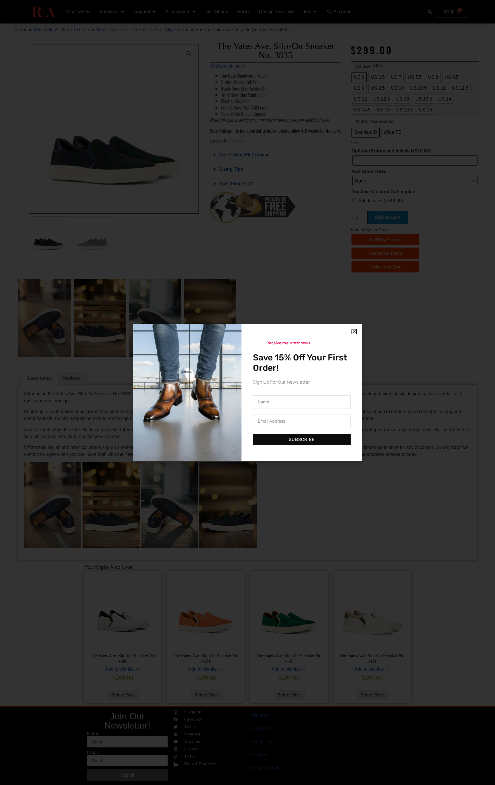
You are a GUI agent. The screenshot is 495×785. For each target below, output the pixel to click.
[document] (247, 392)
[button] (354, 331)
